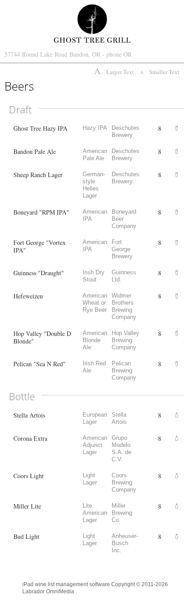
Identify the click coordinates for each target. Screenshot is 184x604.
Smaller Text (160, 72)
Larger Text (114, 72)
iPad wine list (38, 584)
